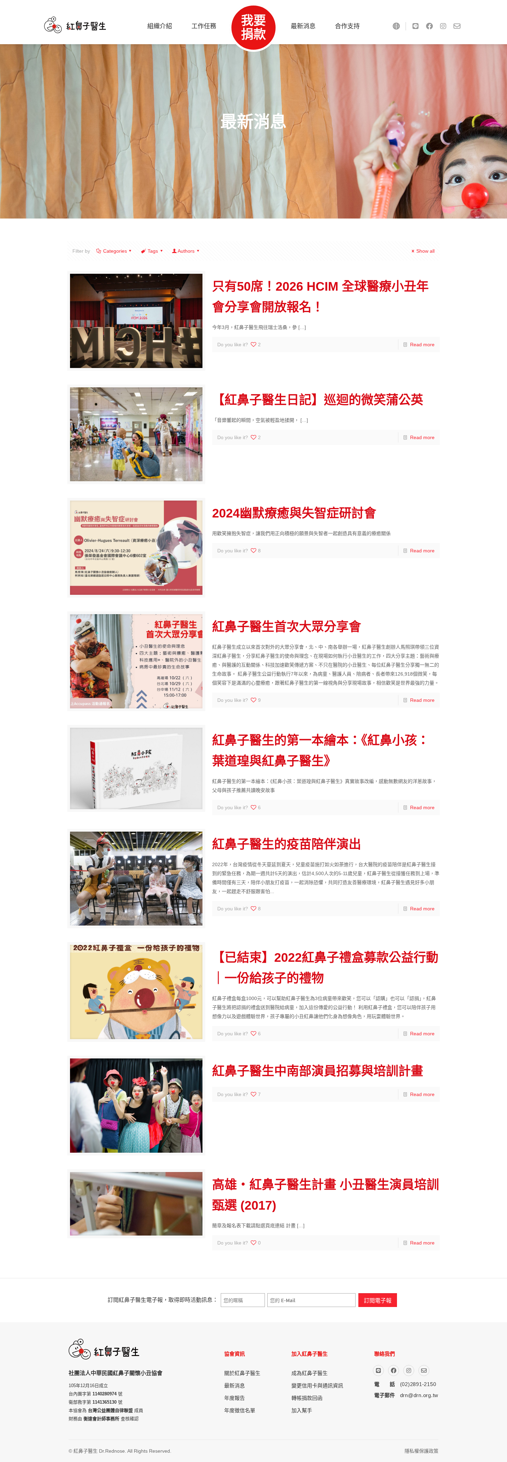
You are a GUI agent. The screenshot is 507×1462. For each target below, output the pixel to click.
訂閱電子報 (377, 1300)
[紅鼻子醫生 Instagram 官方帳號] (443, 26)
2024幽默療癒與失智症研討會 (294, 513)
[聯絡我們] (457, 26)
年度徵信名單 (239, 1410)
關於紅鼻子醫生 (242, 1373)
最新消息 (234, 1385)
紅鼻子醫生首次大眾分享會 (286, 627)
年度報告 (234, 1398)
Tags (153, 251)
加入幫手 (301, 1410)
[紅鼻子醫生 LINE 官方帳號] (416, 26)
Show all (425, 251)
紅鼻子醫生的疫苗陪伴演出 (286, 844)
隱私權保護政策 (421, 1451)
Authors (186, 251)
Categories (115, 251)
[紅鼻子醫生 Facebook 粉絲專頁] (429, 26)
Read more (422, 344)
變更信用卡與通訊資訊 (317, 1385)
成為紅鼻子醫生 (309, 1373)
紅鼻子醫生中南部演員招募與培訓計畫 (317, 1071)
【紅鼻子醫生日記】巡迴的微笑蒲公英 (317, 400)
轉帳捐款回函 (306, 1398)
